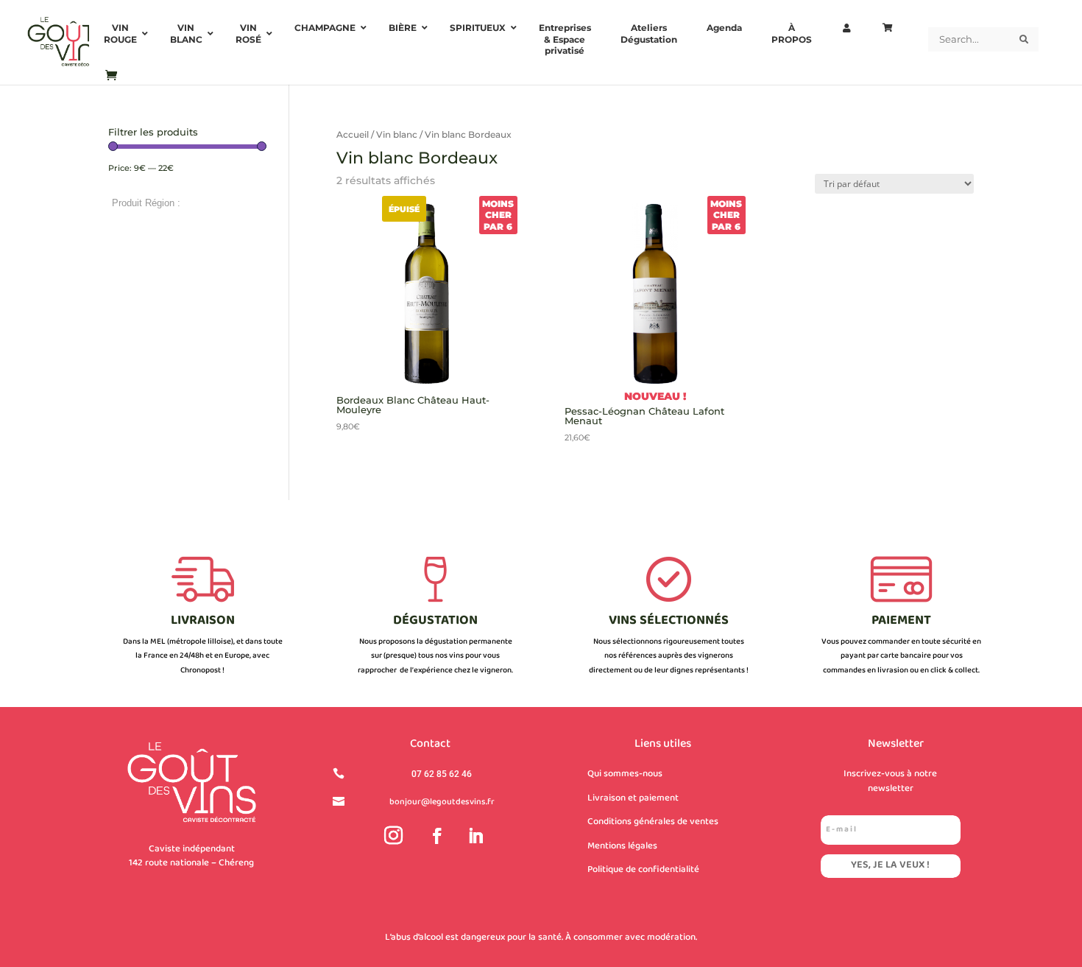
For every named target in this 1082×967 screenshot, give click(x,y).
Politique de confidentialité (643, 870)
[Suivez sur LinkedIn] (475, 836)
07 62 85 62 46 (441, 774)
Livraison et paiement (633, 798)
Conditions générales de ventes (652, 822)
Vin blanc (396, 134)
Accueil (352, 134)
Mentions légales (622, 846)
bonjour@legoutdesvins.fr (442, 802)
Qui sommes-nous (624, 774)
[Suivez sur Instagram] (393, 835)
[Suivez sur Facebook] (437, 836)
